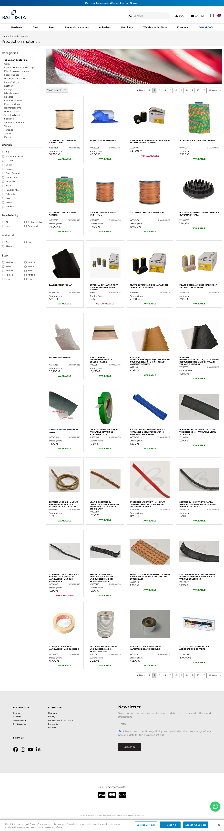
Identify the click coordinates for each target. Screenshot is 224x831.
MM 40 (9, 275)
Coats (9, 165)
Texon (9, 202)
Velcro (7, 133)
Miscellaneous (11, 93)
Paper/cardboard (13, 104)
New (8, 226)
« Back (141, 90)
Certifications (19, 724)
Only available (35, 222)
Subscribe (130, 746)
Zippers (8, 137)
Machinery (127, 27)
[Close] (218, 825)
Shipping (52, 713)
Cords (7, 64)
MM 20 (9, 262)
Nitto (8, 185)
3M (7, 152)
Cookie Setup (19, 720)
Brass (8, 242)
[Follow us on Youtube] (30, 749)
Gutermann (12, 177)
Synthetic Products (14, 122)
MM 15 (31, 266)
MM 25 (31, 262)
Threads (8, 129)
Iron (30, 242)
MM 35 (31, 270)
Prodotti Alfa (12, 190)
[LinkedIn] (38, 749)
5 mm (31, 279)
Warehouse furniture (155, 27)
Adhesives (105, 27)
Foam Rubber (11, 74)
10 (198, 90)
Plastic (9, 246)
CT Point (10, 160)
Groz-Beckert (13, 173)
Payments (53, 724)
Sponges (9, 118)
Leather (8, 85)
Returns (52, 728)
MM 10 (9, 266)
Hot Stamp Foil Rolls (14, 78)
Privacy (51, 717)
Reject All (170, 824)
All (7, 222)
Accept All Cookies (195, 824)
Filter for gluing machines (17, 71)
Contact (17, 717)
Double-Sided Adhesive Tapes (20, 67)
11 (204, 90)
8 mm (9, 279)
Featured (33, 226)
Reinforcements (12, 107)
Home (4, 36)
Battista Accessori (15, 156)
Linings (8, 89)
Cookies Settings (146, 824)
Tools (51, 27)
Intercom (11, 181)
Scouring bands (12, 115)
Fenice (9, 169)
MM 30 (9, 270)
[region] (112, 825)
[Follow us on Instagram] (23, 749)
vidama (10, 206)
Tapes (7, 126)
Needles (8, 96)
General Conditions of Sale (60, 720)
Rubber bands (12, 111)
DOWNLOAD (205, 27)
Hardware (16, 27)
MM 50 (31, 275)
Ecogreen (182, 27)
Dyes (35, 27)
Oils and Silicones (13, 100)
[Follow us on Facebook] (15, 749)
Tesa (8, 198)
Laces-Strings (11, 82)
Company (17, 713)
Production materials (77, 27)
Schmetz (10, 194)
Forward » (215, 90)
